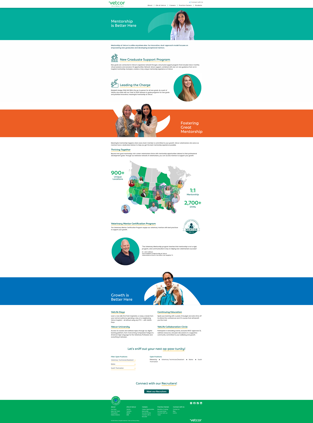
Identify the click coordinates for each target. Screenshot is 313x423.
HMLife (128, 413)
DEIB (128, 415)
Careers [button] (172, 5)
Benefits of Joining (162, 409)
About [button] (150, 5)
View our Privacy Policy (133, 420)
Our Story (113, 409)
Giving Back (114, 413)
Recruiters (169, 382)
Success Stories (146, 413)
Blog (174, 411)
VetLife (128, 409)
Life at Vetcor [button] (161, 5)
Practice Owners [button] (185, 5)
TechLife (129, 411)
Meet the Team (115, 411)
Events (175, 413)
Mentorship (145, 411)
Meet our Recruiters (156, 391)
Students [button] (198, 5)
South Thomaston (117, 368)
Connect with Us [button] (197, 2)
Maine (113, 364)
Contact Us (176, 409)
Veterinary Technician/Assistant (122, 360)
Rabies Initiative (115, 415)
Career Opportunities (148, 409)
